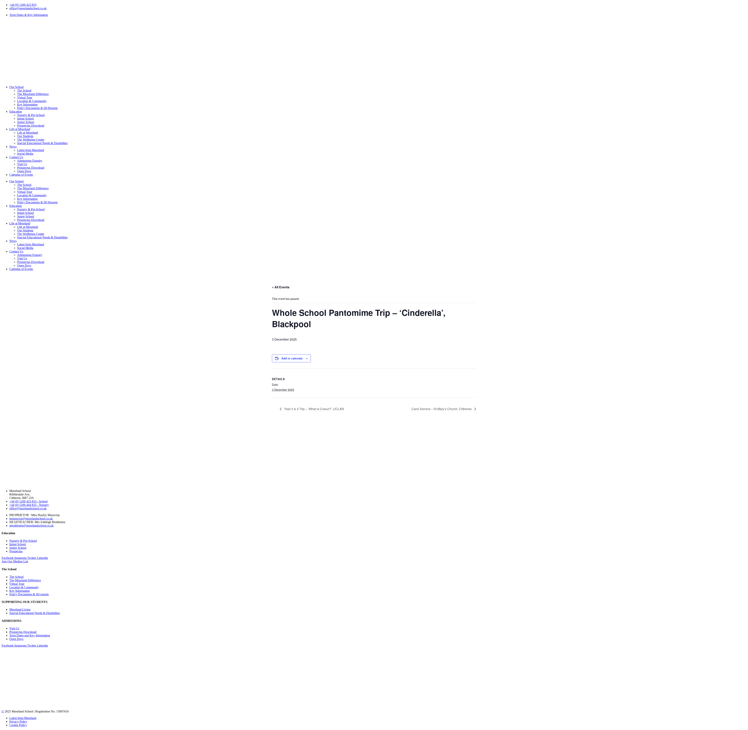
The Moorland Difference (33, 94)
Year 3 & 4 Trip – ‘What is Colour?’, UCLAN (313, 409)
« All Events (280, 287)
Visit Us (22, 164)
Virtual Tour (24, 97)
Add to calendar (292, 358)
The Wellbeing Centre (30, 139)
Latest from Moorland (30, 150)
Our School (16, 87)
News (13, 146)
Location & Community (32, 101)
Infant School (25, 118)
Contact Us (16, 157)
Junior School (25, 122)
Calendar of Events (21, 174)
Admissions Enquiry (29, 160)
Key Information (27, 104)
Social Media (25, 153)
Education (15, 111)
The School (24, 90)
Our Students (25, 136)
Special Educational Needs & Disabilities (42, 143)
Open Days (24, 171)
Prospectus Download (30, 125)
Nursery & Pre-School (31, 115)
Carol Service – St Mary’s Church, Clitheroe (441, 409)
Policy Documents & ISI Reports (37, 108)
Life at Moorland (19, 129)
